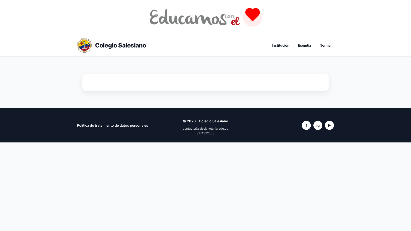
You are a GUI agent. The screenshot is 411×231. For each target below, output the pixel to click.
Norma (325, 45)
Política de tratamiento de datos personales (112, 125)
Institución (280, 45)
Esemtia (304, 45)
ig (318, 125)
